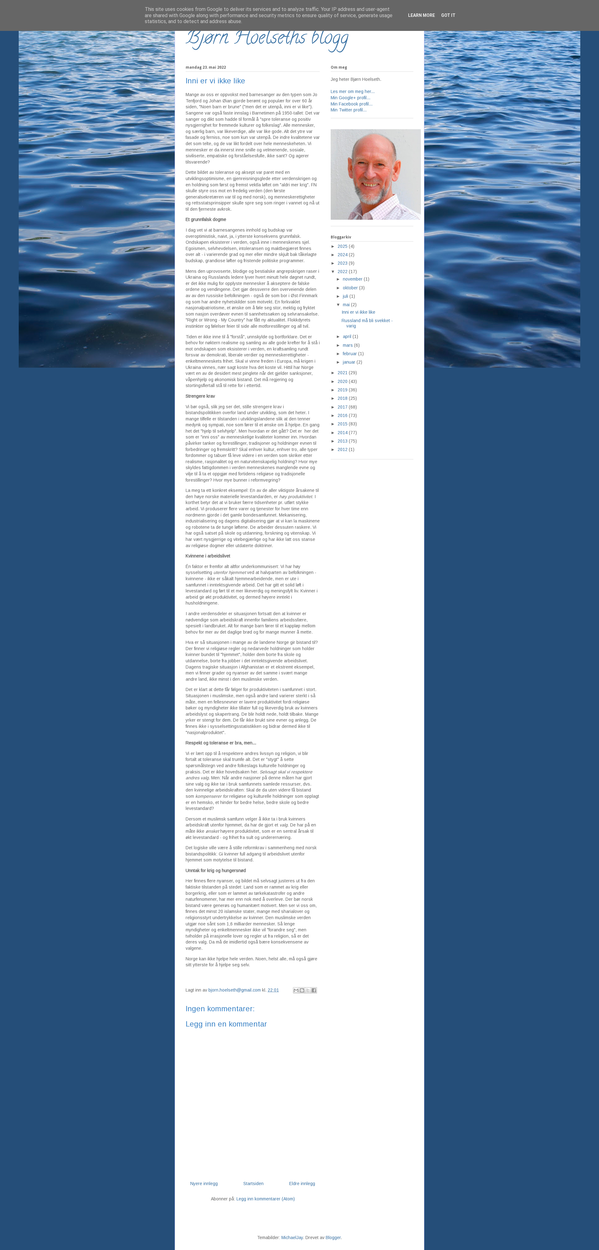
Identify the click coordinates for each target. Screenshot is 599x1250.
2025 (343, 246)
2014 (343, 432)
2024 (343, 254)
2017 (343, 406)
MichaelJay (292, 1237)
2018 (343, 398)
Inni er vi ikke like (358, 312)
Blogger (333, 1237)
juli (346, 296)
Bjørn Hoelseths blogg (267, 39)
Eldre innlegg (302, 1183)
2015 (343, 423)
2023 (343, 263)
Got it (448, 15)
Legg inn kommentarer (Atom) (265, 1198)
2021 (343, 372)
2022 (343, 271)
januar (350, 362)
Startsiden (253, 1183)
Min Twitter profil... (349, 109)
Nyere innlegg (204, 1183)
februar (350, 353)
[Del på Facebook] (314, 990)
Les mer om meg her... (353, 91)
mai (347, 304)
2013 (343, 441)
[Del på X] (308, 990)
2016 (343, 415)
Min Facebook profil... (352, 103)
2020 (343, 381)
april (348, 336)
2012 (343, 449)
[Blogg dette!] (302, 990)
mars (348, 345)
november (353, 279)
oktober (351, 287)
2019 (343, 389)
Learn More (421, 15)
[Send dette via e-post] (296, 990)
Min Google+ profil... (350, 97)
